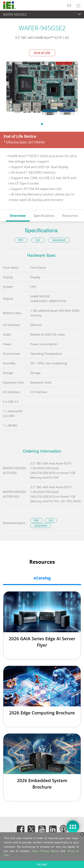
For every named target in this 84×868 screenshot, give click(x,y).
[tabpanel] (42, 88)
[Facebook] (20, 829)
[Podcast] (63, 829)
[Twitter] (31, 828)
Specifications (44, 215)
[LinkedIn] (53, 829)
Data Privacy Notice (45, 851)
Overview (18, 215)
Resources (70, 215)
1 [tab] (42, 124)
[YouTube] (42, 829)
